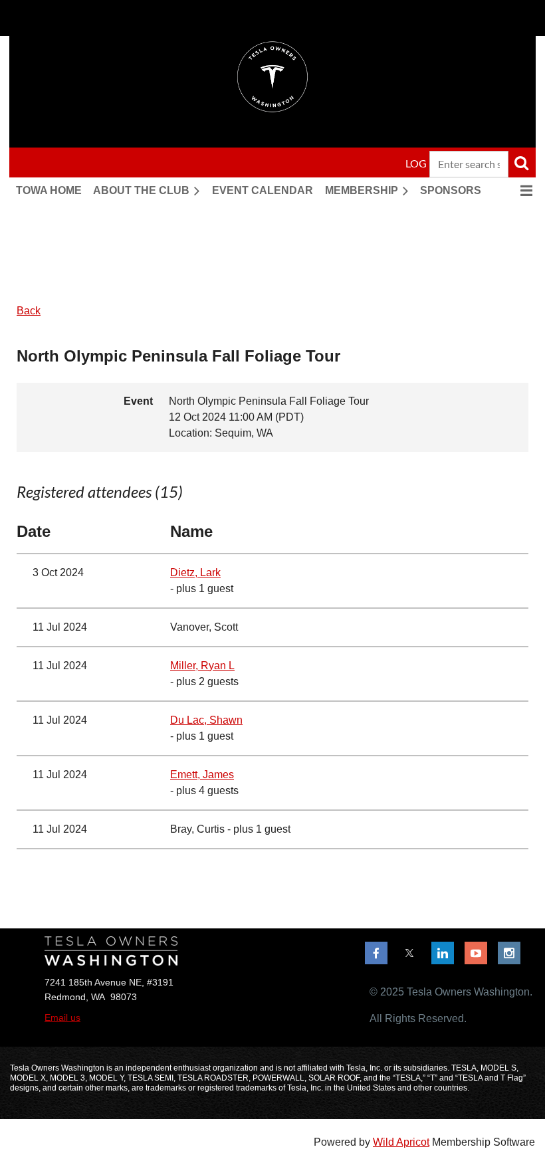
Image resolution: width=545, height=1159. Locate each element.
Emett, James (202, 774)
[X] (409, 953)
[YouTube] (476, 953)
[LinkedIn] (442, 953)
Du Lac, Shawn (206, 720)
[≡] (512, 190)
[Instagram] (509, 953)
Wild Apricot (401, 1142)
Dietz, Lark (195, 572)
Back (29, 310)
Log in (422, 163)
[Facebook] (376, 953)
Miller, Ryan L (202, 665)
